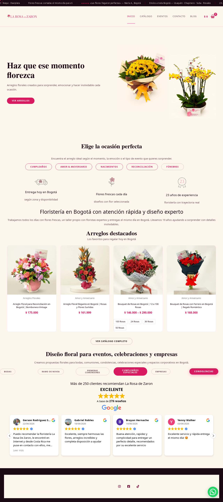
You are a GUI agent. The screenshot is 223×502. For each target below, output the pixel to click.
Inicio (131, 16)
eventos (162, 16)
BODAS (7, 371)
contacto (179, 16)
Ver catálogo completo (111, 341)
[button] (20, 101)
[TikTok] (137, 486)
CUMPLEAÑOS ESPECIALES (130, 371)
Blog (193, 16)
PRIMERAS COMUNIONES (92, 371)
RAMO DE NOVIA (51, 371)
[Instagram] (119, 486)
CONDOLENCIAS (204, 371)
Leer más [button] (18, 450)
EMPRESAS (160, 371)
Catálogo (146, 16)
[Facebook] (128, 486)
